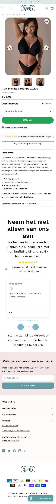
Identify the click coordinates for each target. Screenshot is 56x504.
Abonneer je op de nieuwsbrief (16, 430)
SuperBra (20, 493)
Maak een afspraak (10, 440)
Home (4, 15)
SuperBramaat (27, 103)
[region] (28, 298)
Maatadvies (47, 104)
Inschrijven (28, 385)
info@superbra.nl (10, 425)
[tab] (18, 320)
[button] (11, 8)
